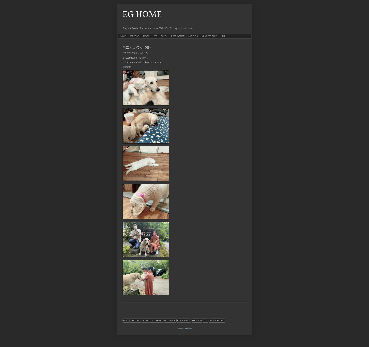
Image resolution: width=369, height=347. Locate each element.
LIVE (155, 36)
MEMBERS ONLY (209, 36)
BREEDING (134, 36)
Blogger (189, 328)
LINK (223, 36)
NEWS (146, 36)
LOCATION (193, 36)
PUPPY (164, 36)
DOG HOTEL (169, 320)
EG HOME (142, 15)
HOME (123, 36)
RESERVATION (177, 36)
